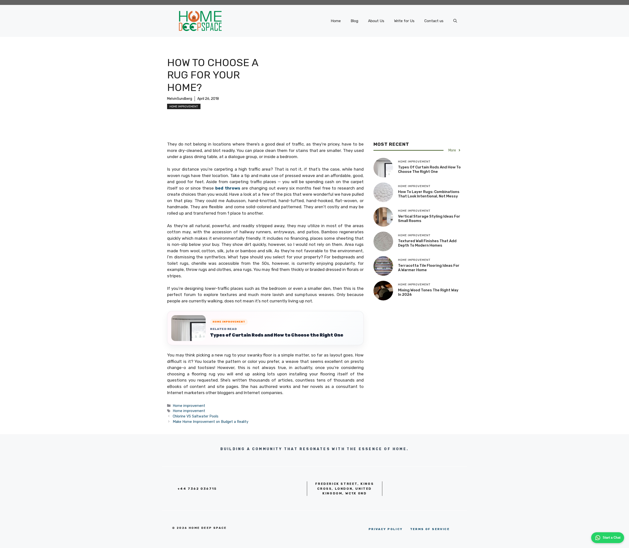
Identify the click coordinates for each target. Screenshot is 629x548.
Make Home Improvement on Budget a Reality (210, 421)
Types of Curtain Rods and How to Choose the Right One (276, 335)
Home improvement (184, 106)
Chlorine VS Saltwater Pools (195, 416)
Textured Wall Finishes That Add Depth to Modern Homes (427, 243)
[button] (455, 21)
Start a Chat (611, 537)
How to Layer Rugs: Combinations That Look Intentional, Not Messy (428, 194)
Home (336, 21)
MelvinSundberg (179, 99)
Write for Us (404, 21)
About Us (376, 21)
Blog (354, 21)
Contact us (433, 21)
